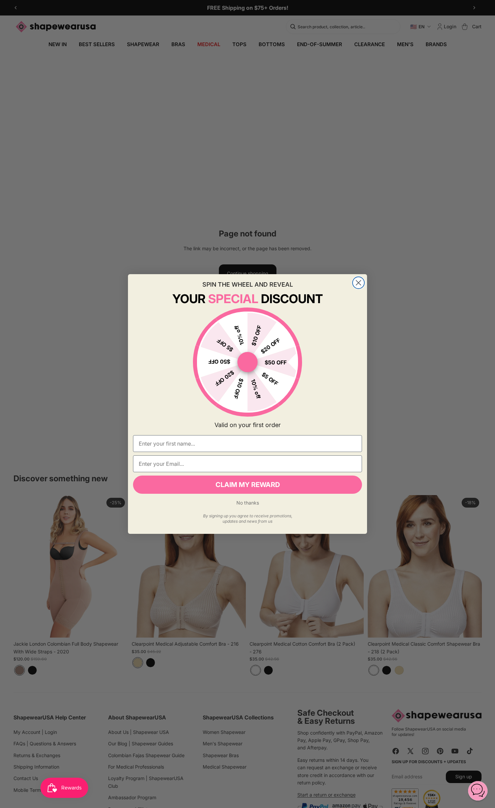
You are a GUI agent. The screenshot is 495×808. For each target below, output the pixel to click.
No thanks (247, 503)
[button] (478, 791)
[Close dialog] (358, 283)
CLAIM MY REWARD (248, 485)
